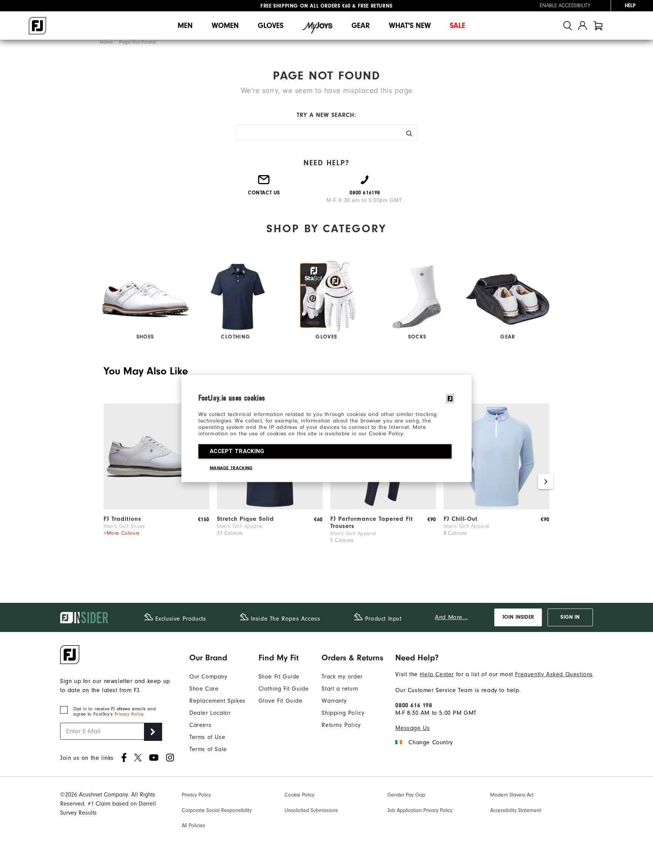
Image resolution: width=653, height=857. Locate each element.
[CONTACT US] (264, 182)
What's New (410, 25)
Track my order (342, 676)
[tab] (598, 25)
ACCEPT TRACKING (237, 451)
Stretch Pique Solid (245, 518)
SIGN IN (570, 617)
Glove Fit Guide (280, 700)
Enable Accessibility (565, 6)
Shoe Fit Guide (279, 676)
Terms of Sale (208, 749)
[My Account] (582, 25)
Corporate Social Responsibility (217, 810)
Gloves (270, 25)
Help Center (437, 674)
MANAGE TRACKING (231, 467)
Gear (360, 25)
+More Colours (122, 533)
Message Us (412, 728)
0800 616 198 (413, 705)
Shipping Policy (343, 713)
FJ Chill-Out (461, 518)
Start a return (340, 688)
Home (107, 42)
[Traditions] (156, 507)
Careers (200, 725)
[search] (567, 25)
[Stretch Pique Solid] (270, 507)
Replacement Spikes (217, 700)
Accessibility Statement (515, 810)
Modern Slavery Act (512, 795)
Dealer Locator (210, 713)
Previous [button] (107, 481)
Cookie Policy (299, 795)
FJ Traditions (122, 518)
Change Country (431, 742)
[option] (156, 482)
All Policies (193, 825)
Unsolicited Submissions (311, 810)
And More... (451, 617)
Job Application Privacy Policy (419, 810)
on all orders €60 (305, 6)
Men (185, 25)
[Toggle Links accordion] (217, 657)
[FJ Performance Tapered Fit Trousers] (383, 507)
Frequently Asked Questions (554, 674)
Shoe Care (203, 688)
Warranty (334, 700)
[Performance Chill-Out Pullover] (496, 507)
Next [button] (545, 481)
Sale (457, 25)
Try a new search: (326, 115)
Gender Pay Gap (406, 795)
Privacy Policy (129, 714)
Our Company (208, 676)
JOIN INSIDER (518, 617)
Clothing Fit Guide (283, 688)
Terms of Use (207, 737)
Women (225, 25)
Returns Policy (341, 725)
